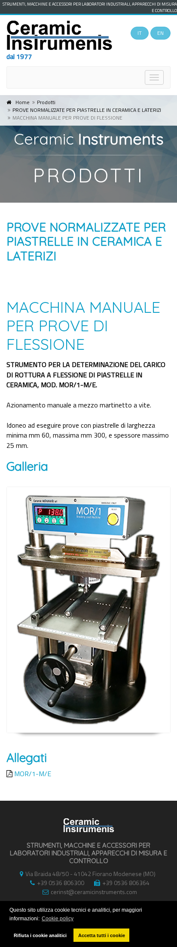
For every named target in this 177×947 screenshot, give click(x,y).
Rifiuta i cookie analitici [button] (40, 935)
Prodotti (46, 102)
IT (139, 33)
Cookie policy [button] (57, 919)
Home (22, 102)
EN (160, 33)
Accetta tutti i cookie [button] (101, 935)
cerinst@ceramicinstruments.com (94, 891)
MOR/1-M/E (32, 773)
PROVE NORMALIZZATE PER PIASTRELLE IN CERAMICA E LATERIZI (86, 110)
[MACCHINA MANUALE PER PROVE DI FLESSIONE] (88, 610)
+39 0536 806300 (60, 882)
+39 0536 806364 (126, 882)
